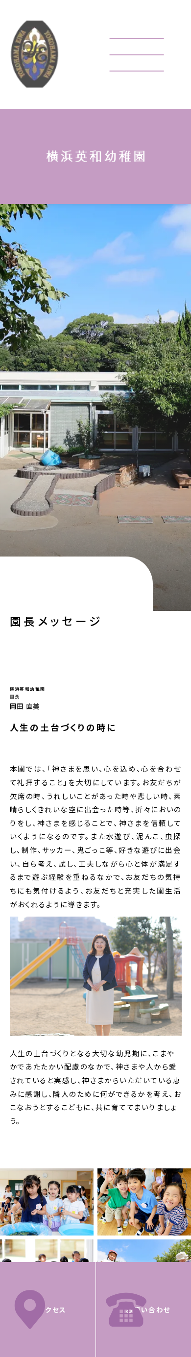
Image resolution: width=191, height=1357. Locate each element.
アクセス (53, 1309)
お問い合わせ (148, 1309)
